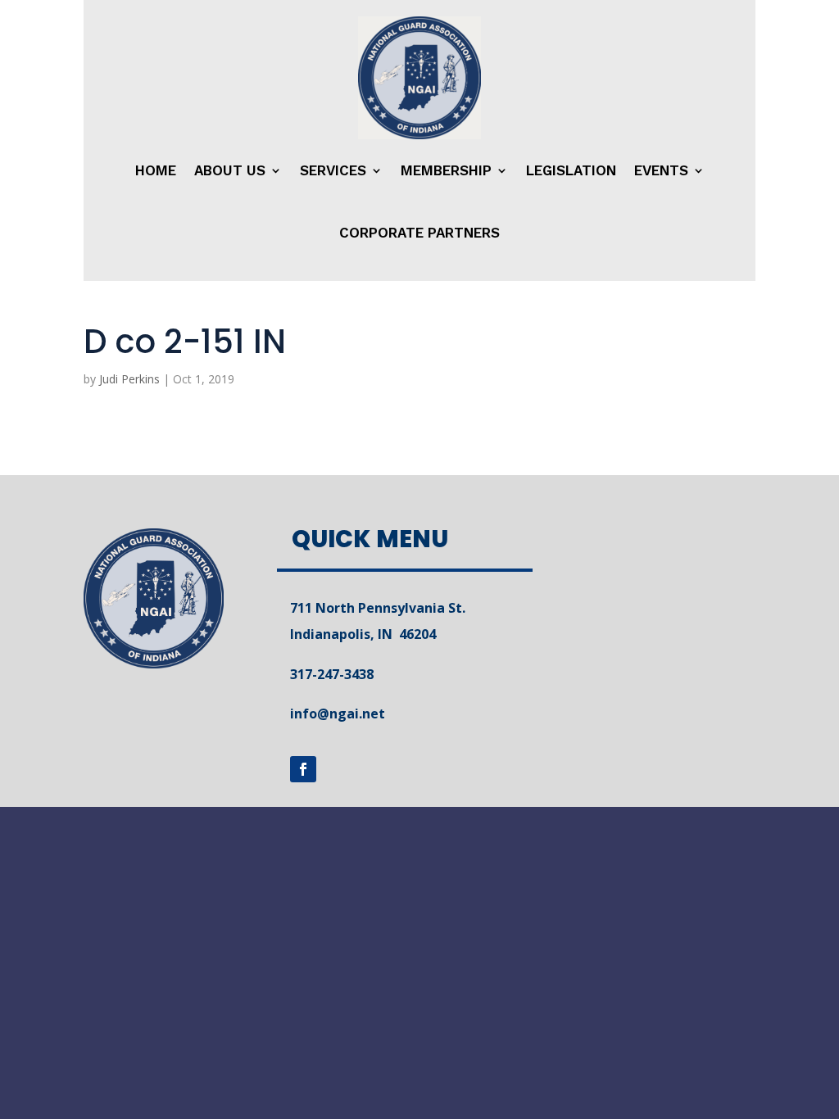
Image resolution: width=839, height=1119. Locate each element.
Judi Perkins (129, 379)
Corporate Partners (419, 232)
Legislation (571, 170)
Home (155, 170)
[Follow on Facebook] (303, 769)
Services (333, 170)
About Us (229, 170)
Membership (446, 170)
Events (661, 170)
